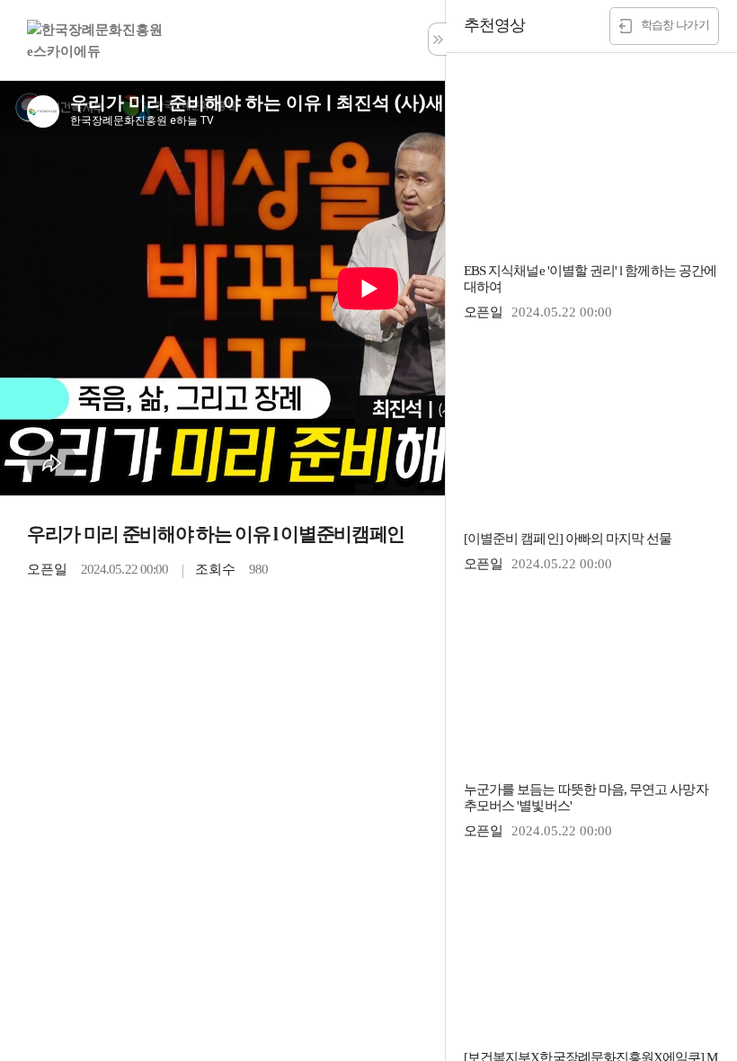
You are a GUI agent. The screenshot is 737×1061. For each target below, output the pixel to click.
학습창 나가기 (675, 24)
